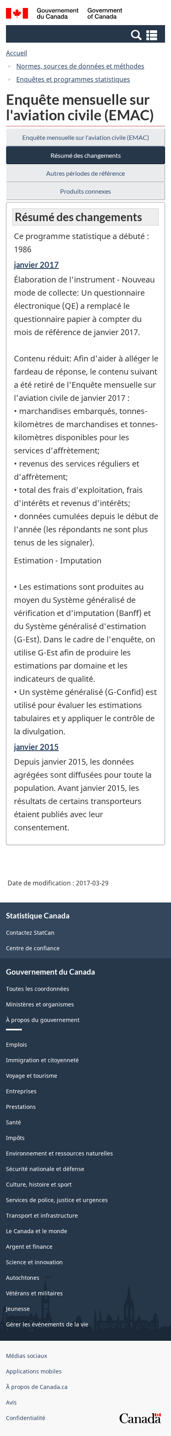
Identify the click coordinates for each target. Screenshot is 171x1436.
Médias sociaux (26, 1355)
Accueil (16, 53)
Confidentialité (25, 1418)
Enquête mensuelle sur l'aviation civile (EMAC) (85, 137)
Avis (11, 1402)
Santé (13, 1122)
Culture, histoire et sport (39, 1184)
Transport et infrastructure (42, 1215)
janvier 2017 (36, 264)
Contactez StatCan (30, 932)
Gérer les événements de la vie (47, 1324)
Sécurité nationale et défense (45, 1169)
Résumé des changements (86, 155)
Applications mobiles (34, 1371)
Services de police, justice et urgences (57, 1200)
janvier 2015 (36, 746)
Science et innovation (34, 1262)
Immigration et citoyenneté (42, 1060)
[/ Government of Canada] (64, 14)
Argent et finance (29, 1246)
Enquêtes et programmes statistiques (73, 79)
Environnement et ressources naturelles (59, 1153)
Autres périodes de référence (85, 173)
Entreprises (21, 1091)
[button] (86, 34)
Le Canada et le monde (36, 1231)
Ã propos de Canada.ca (37, 1387)
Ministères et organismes (40, 1004)
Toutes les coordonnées (37, 989)
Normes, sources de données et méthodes (80, 66)
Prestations (21, 1106)
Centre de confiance (33, 948)
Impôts (15, 1138)
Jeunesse (18, 1308)
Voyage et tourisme (31, 1075)
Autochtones (22, 1277)
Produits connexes (85, 191)
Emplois (16, 1044)
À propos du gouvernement (43, 1020)
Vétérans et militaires (34, 1293)
